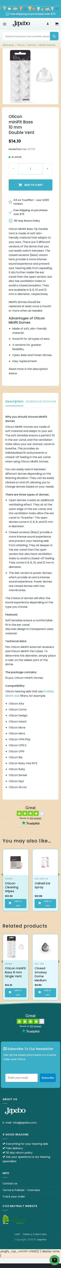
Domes (32, 45)
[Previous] (2, 881)
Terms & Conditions (35, 1234)
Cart (17, 1234)
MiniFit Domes (47, 45)
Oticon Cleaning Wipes (11, 887)
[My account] (47, 24)
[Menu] (5, 24)
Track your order (14, 1196)
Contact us (10, 1183)
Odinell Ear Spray (42, 885)
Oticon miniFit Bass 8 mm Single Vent (15, 972)
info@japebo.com (25, 1123)
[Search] (54, 36)
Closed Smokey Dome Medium (41, 974)
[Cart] (56, 24)
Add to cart (33, 185)
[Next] (58, 881)
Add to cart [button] (18, 903)
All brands (8, 45)
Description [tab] (14, 401)
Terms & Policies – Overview (21, 1190)
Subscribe (48, 1078)
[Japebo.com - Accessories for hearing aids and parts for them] (21, 24)
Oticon (21, 45)
